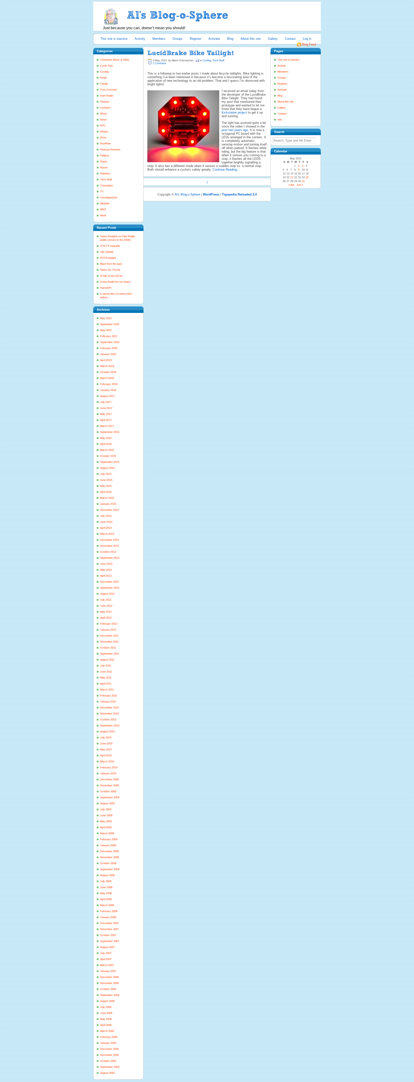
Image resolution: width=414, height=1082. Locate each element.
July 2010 (105, 737)
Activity (140, 38)
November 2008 (109, 857)
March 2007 (107, 965)
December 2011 (109, 635)
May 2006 (106, 1019)
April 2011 (105, 683)
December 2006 (109, 977)
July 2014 (105, 515)
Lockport (105, 107)
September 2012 (109, 587)
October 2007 (108, 935)
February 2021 (108, 336)
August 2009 (107, 803)
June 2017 (106, 408)
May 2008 (106, 893)
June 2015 (106, 479)
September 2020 (109, 342)
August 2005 (107, 1072)
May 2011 (105, 677)
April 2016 (106, 444)
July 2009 (105, 809)
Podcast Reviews (110, 149)
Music (103, 113)
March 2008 (107, 905)
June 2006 (106, 1013)
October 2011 (108, 647)
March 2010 (107, 761)
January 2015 (108, 503)
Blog (230, 38)
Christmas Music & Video (114, 59)
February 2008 (108, 911)
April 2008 (106, 899)
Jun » (300, 184)
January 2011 (108, 701)
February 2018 (108, 384)
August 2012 (107, 593)
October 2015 (108, 456)
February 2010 (108, 767)
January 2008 (108, 917)
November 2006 (109, 983)
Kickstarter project (235, 112)
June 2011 (106, 671)
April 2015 (106, 491)
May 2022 (106, 330)
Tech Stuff (106, 179)
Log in (307, 38)
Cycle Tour (106, 65)
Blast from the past (111, 263)
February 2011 (108, 695)
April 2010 (106, 755)
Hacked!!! (105, 287)
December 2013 (109, 539)
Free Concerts (108, 89)
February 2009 (108, 839)
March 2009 (107, 833)
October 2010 (108, 719)
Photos (104, 131)
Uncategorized (108, 197)
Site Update (107, 251)
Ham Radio (106, 95)
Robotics (105, 173)
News (103, 119)
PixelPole (105, 143)
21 (291, 177)
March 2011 (107, 689)
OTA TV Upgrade (110, 245)
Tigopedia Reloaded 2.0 (239, 194)
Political (104, 155)
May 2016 (106, 438)
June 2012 (106, 605)
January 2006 (108, 1043)
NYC (103, 125)
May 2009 (106, 821)
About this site (251, 38)
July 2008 (105, 881)
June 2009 (106, 815)
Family (104, 83)
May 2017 (106, 414)
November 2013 (109, 545)
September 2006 (109, 995)
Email (103, 77)
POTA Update (108, 257)
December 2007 (109, 923)
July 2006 (105, 1007)
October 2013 (108, 551)
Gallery (273, 38)
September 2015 (109, 461)
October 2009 (108, 791)
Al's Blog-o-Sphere (187, 194)
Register (195, 38)
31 (303, 181)
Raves (104, 167)
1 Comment (159, 63)
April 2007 (106, 959)
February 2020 (108, 348)
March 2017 (107, 426)
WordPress (211, 194)
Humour (104, 101)
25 (307, 177)
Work (103, 215)
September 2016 (109, 432)
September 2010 (109, 725)
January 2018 (108, 390)
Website (104, 203)
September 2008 (109, 869)
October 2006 (108, 989)
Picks (103, 137)
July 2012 (105, 599)
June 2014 (106, 521)
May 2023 (106, 318)
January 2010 (108, 773)
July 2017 (105, 402)
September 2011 (109, 653)
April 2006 (106, 1025)
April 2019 (106, 360)
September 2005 (109, 1066)
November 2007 (109, 929)
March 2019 (107, 366)
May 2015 (106, 485)
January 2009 (108, 845)
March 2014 (107, 533)
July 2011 (105, 665)
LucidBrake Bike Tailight (190, 53)
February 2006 (108, 1037)
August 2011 (107, 659)
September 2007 (109, 941)
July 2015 (105, 473)
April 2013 (106, 575)
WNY (103, 209)
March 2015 (107, 497)
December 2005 (109, 1048)
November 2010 (109, 713)
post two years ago (235, 130)
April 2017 (106, 420)
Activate (214, 38)
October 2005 (108, 1060)
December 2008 (109, 851)
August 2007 (107, 947)
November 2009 (109, 785)
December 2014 (109, 509)
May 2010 (106, 749)
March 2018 (107, 378)
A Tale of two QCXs (111, 275)
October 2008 (108, 863)
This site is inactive (113, 38)
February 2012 (108, 623)
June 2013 (106, 563)
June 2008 (106, 887)
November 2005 (109, 1054)
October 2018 (108, 372)
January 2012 (108, 629)
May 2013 (106, 569)
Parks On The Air (110, 269)
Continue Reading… (226, 169)
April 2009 (106, 827)
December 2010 (109, 707)
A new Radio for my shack (115, 281)
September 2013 (109, 557)
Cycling (104, 71)
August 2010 (107, 731)
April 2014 (106, 527)
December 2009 (109, 779)
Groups (177, 38)
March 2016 (107, 450)
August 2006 (107, 1001)
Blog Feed (309, 44)
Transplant (106, 185)
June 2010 (106, 743)
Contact (290, 38)
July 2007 (105, 953)
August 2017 (107, 396)
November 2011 (109, 641)
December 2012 (109, 581)
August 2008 (107, 875)
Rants (103, 161)
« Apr (291, 184)
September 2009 (109, 797)
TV (102, 191)
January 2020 (108, 354)
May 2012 (106, 611)
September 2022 (109, 324)
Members (158, 38)
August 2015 (107, 467)
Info (279, 119)
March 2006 (107, 1031)
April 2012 (106, 617)
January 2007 (108, 971)
